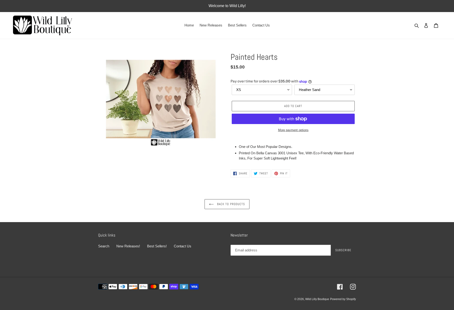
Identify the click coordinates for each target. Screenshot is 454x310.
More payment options (293, 130)
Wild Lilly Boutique (317, 299)
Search (103, 246)
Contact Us (182, 246)
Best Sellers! (157, 246)
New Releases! (128, 246)
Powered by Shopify (343, 299)
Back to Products (230, 204)
